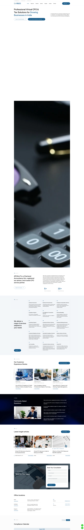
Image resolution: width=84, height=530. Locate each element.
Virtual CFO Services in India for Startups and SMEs (21, 452)
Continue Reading (17, 388)
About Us (32, 3)
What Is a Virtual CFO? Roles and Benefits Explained (41, 452)
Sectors (41, 3)
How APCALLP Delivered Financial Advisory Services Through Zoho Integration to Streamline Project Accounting (60, 386)
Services (37, 3)
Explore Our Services (18, 287)
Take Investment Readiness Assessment (35, 19)
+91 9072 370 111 (67, 505)
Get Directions (16, 505)
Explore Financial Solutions (19, 19)
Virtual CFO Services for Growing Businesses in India (59, 452)
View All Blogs (64, 431)
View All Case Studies (63, 363)
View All (16, 350)
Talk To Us (65, 3)
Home (28, 3)
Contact (54, 3)
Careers (50, 3)
